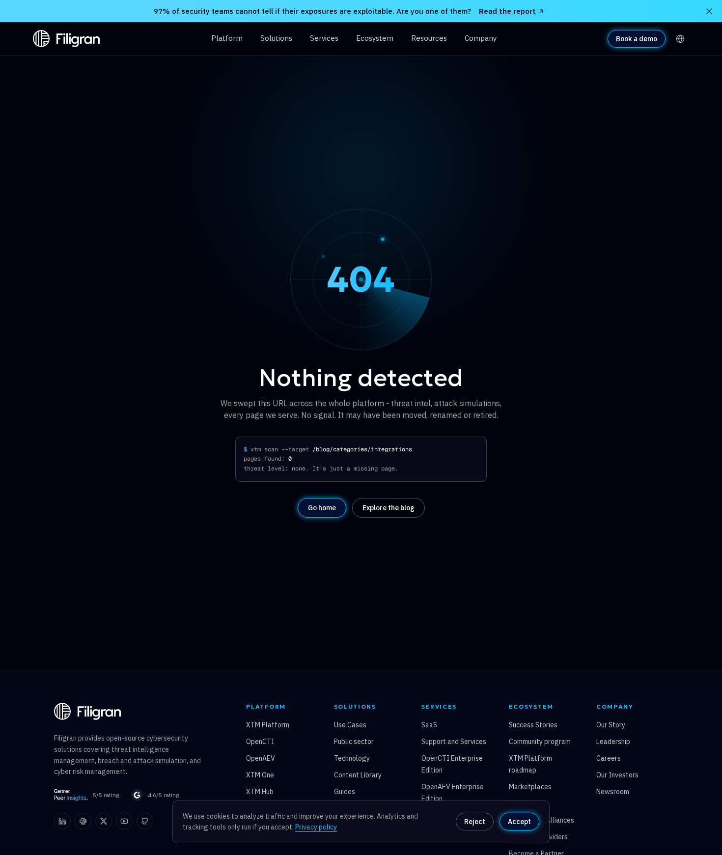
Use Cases (350, 724)
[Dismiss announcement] (709, 11)
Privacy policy (316, 827)
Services (324, 38)
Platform (227, 38)
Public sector (354, 741)
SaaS (429, 724)
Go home (322, 507)
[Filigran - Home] (66, 38)
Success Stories (533, 724)
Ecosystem (374, 38)
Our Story (610, 724)
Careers (608, 758)
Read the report (507, 11)
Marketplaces (530, 786)
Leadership (613, 741)
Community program (540, 741)
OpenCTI (260, 741)
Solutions (276, 38)
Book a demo (636, 38)
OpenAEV (260, 758)
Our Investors (617, 775)
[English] (680, 39)
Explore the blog (388, 507)
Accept (519, 821)
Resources (429, 38)
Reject (474, 821)
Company (481, 38)
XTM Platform (267, 724)
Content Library (358, 775)
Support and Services (453, 741)
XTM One (260, 775)
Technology (352, 758)
